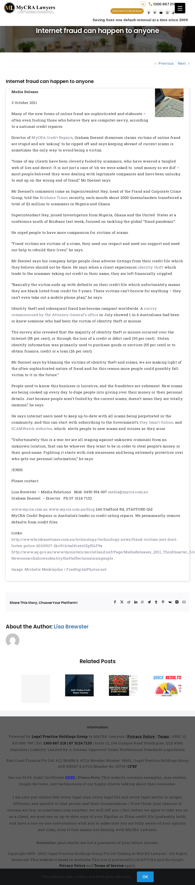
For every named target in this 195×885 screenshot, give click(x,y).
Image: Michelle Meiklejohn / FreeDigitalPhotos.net (58, 569)
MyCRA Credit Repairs (52, 137)
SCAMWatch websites (31, 428)
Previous (166, 63)
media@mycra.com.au (128, 491)
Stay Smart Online (156, 422)
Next (182, 63)
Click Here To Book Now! (127, 11)
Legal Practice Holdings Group (60, 736)
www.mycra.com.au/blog (72, 509)
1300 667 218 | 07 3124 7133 (67, 743)
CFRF (132, 766)
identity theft (151, 267)
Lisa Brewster (71, 626)
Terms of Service (109, 865)
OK (145, 877)
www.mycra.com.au (29, 509)
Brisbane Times (54, 197)
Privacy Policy (72, 865)
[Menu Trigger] (180, 8)
